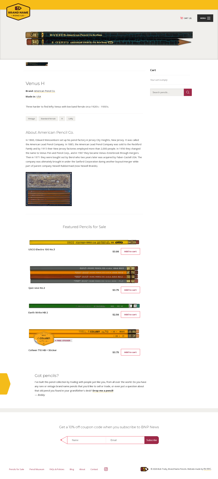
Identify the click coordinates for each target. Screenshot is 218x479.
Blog (72, 469)
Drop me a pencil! (103, 390)
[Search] (188, 92)
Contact (94, 469)
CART (188, 18)
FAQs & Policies (57, 469)
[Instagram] (105, 469)
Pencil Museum (37, 469)
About (82, 469)
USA (38, 96)
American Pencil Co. (44, 90)
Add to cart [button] (130, 251)
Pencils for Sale (16, 469)
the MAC (207, 469)
